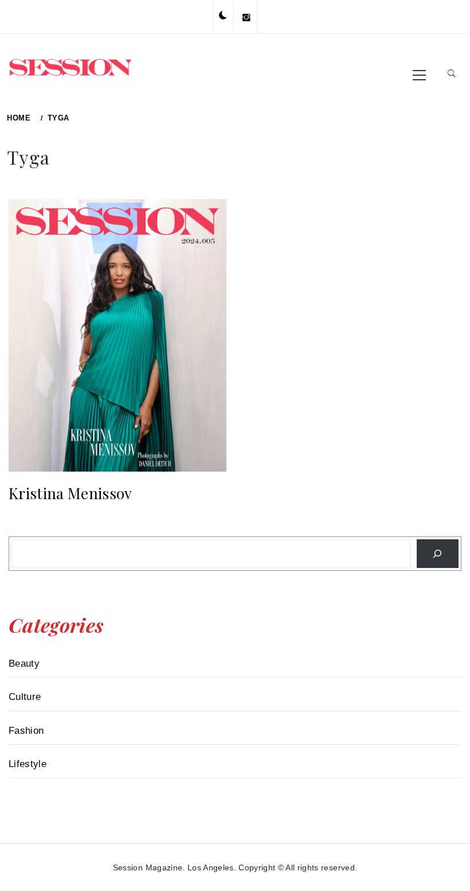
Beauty (24, 663)
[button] (223, 16)
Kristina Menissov (70, 493)
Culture (25, 696)
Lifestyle (27, 763)
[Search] (438, 553)
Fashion (26, 730)
